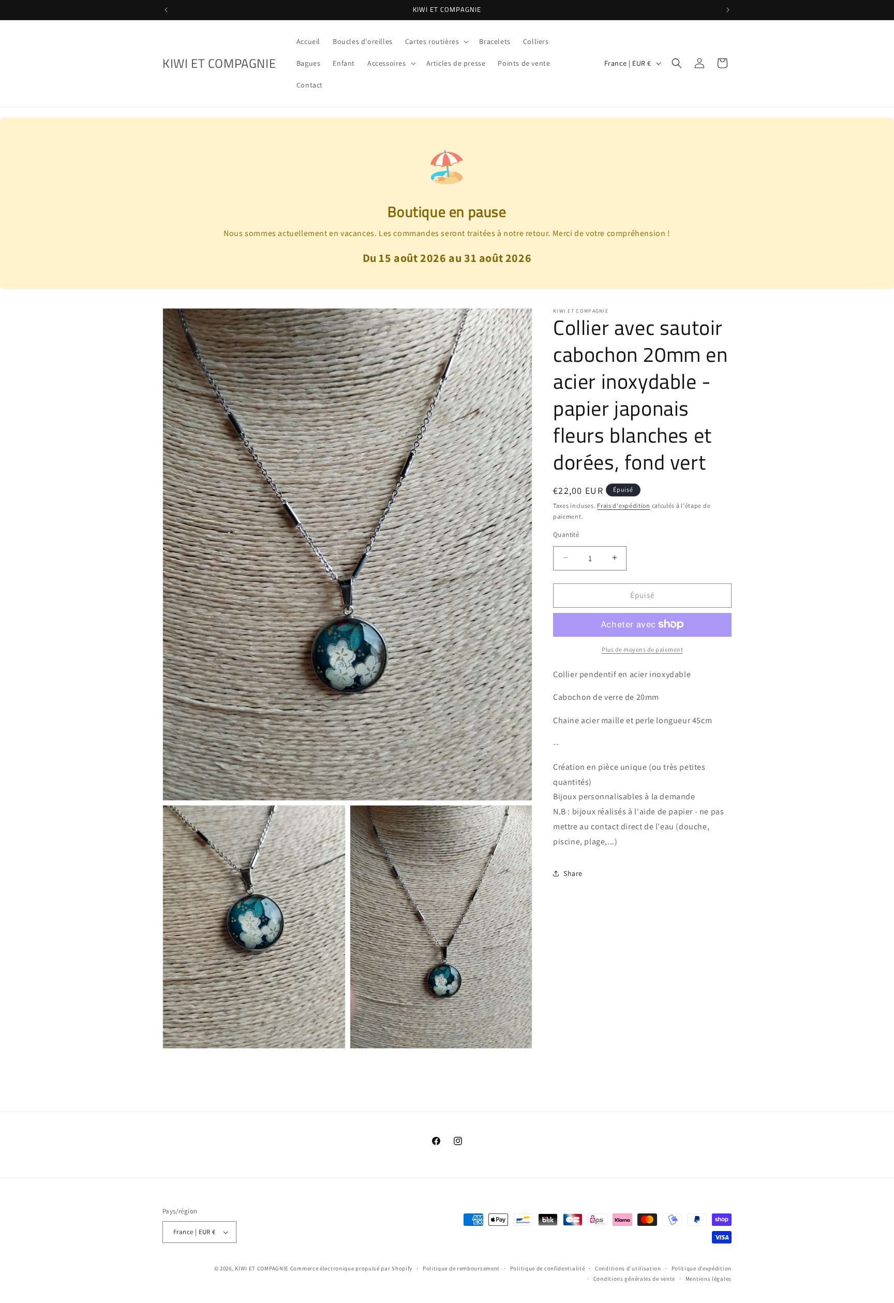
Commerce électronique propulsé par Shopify (351, 1268)
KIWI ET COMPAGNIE (262, 1268)
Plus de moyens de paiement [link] (642, 649)
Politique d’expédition (702, 1268)
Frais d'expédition (623, 505)
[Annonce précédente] (166, 10)
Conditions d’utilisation (628, 1268)
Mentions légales (709, 1279)
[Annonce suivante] (728, 10)
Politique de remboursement (461, 1268)
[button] (436, 41)
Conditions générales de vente (634, 1279)
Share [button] (573, 872)
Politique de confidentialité (547, 1268)
